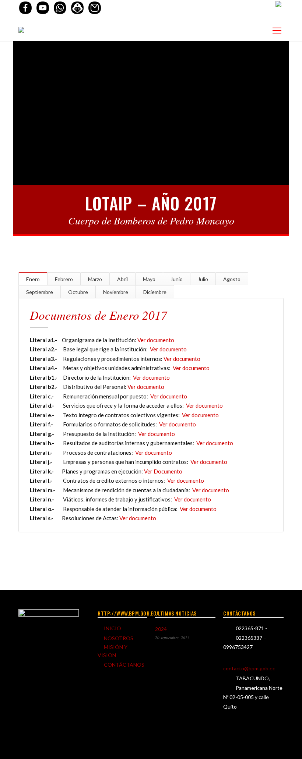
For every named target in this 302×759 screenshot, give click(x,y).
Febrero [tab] (64, 279)
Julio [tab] (203, 279)
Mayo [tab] (149, 279)
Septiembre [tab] (39, 292)
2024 (161, 629)
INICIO (112, 628)
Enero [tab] (33, 279)
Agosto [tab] (231, 279)
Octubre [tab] (78, 292)
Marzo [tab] (95, 279)
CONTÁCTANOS (124, 665)
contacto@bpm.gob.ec (249, 668)
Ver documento (155, 340)
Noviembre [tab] (115, 292)
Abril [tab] (122, 279)
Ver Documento (163, 471)
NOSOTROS (118, 638)
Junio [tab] (177, 279)
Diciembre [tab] (154, 292)
